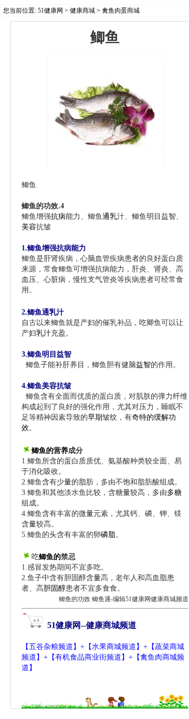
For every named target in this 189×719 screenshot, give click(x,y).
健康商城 (82, 10)
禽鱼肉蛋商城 (121, 10)
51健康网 (50, 10)
